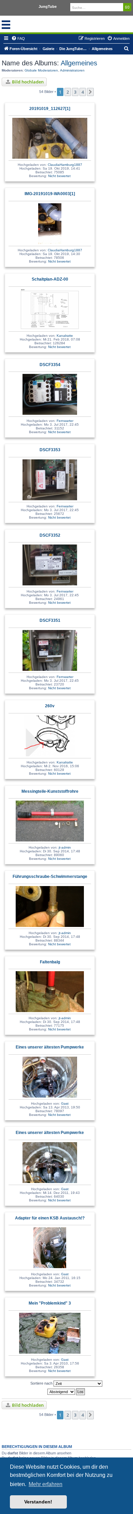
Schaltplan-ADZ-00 (50, 279)
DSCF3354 (50, 364)
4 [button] (83, 92)
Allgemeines (78, 63)
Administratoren (72, 70)
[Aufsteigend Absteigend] (66, 1391)
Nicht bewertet (59, 176)
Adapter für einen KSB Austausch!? (50, 1218)
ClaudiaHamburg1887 (65, 165)
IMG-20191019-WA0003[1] (50, 193)
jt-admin (65, 847)
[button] (90, 92)
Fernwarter (65, 421)
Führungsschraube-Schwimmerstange (50, 876)
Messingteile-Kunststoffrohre (49, 791)
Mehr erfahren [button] (45, 1484)
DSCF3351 (50, 620)
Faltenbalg (50, 962)
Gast (65, 1103)
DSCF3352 (50, 535)
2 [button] (67, 92)
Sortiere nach (42, 1383)
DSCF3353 (50, 449)
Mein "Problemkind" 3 (50, 1303)
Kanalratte (65, 335)
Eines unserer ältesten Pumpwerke (50, 1047)
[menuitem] (18, 38)
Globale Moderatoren (41, 70)
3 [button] (75, 92)
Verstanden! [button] (38, 1501)
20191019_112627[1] (49, 108)
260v (50, 706)
